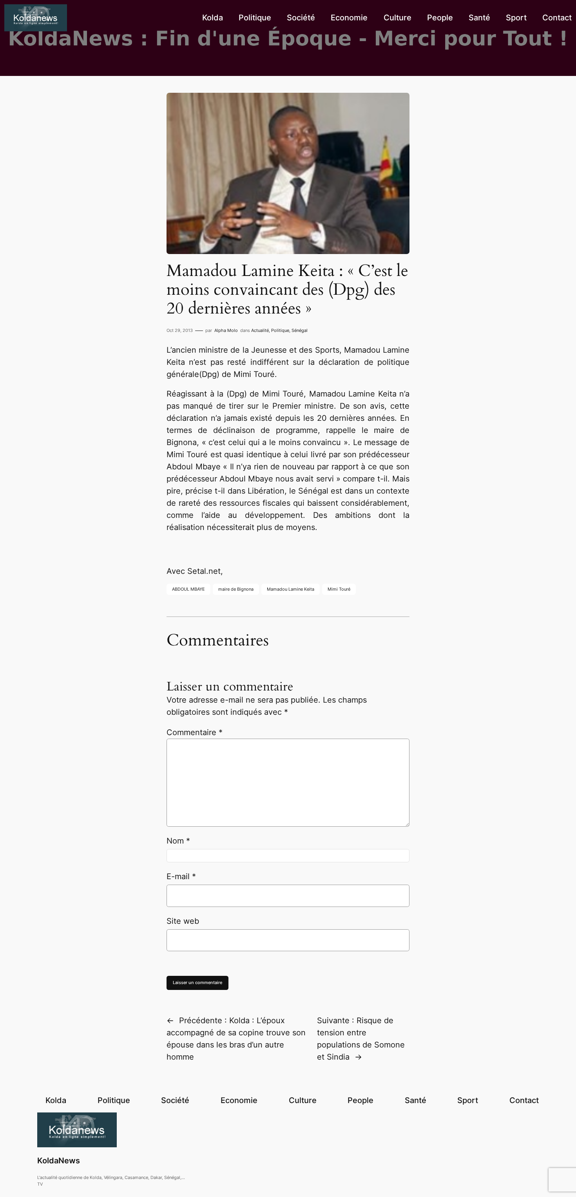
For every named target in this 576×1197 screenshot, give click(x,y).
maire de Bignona (236, 589)
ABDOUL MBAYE (188, 589)
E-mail (181, 876)
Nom (178, 840)
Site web (183, 921)
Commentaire (195, 732)
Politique (280, 330)
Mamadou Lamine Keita (290, 589)
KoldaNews (58, 1160)
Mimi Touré (339, 589)
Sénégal (300, 330)
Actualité (260, 330)
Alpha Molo (226, 330)
